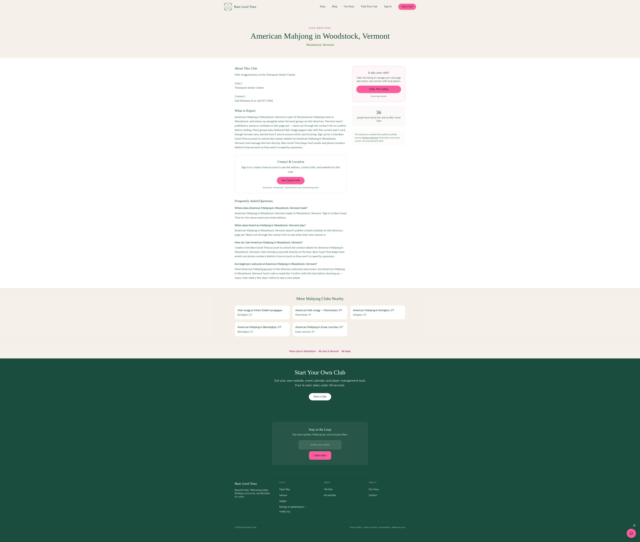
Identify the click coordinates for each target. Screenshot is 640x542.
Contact (373, 495)
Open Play (284, 489)
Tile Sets (328, 489)
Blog (334, 6)
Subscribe (320, 455)
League (282, 501)
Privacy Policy (356, 527)
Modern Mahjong (370, 138)
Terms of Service (371, 527)
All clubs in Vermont (328, 351)
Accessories (330, 495)
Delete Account (398, 527)
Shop (322, 6)
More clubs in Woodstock (302, 351)
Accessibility (384, 527)
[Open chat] (631, 533)
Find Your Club (369, 6)
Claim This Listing (378, 89)
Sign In (388, 6)
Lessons (283, 495)
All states (346, 351)
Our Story (349, 6)
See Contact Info (291, 180)
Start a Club (407, 7)
